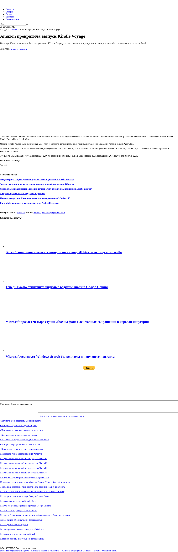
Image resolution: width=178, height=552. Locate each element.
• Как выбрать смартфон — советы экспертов (21, 430)
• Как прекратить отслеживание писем (18, 435)
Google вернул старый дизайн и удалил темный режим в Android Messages (37, 179)
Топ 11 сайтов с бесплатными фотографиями (21, 520)
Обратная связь (109, 551)
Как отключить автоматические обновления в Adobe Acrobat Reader (32, 491)
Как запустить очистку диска (14, 524)
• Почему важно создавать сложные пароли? (21, 421)
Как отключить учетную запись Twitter (18, 510)
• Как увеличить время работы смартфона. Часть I (62, 416)
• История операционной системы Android (20, 444)
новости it (60, 212)
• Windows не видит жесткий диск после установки (24, 439)
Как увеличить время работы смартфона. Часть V (23, 472)
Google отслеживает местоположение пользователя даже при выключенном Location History (46, 189)
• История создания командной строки (18, 425)
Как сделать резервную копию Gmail (17, 534)
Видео (9, 14)
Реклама (97, 551)
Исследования (12, 19)
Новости (10, 9)
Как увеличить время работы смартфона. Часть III (23, 463)
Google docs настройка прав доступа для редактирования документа (32, 487)
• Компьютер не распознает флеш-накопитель (21, 449)
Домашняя (14, 29)
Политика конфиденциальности (76, 551)
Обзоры (9, 12)
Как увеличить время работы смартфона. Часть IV (24, 468)
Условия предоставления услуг (14, 551)
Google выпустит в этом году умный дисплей (22, 193)
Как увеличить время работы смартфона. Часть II (23, 458)
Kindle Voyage (48, 212)
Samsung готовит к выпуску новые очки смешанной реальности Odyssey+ (37, 184)
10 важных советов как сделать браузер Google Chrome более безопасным (35, 482)
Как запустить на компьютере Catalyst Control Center (25, 496)
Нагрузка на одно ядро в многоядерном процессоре (24, 477)
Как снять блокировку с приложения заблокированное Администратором (35, 515)
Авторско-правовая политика (45, 551)
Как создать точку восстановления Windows (21, 454)
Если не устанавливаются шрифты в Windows (22, 529)
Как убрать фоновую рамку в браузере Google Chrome (25, 506)
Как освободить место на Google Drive (18, 501)
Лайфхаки (10, 17)
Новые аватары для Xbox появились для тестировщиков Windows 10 (35, 198)
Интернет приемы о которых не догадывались (22, 539)
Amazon (37, 212)
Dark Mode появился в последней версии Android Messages (29, 203)
